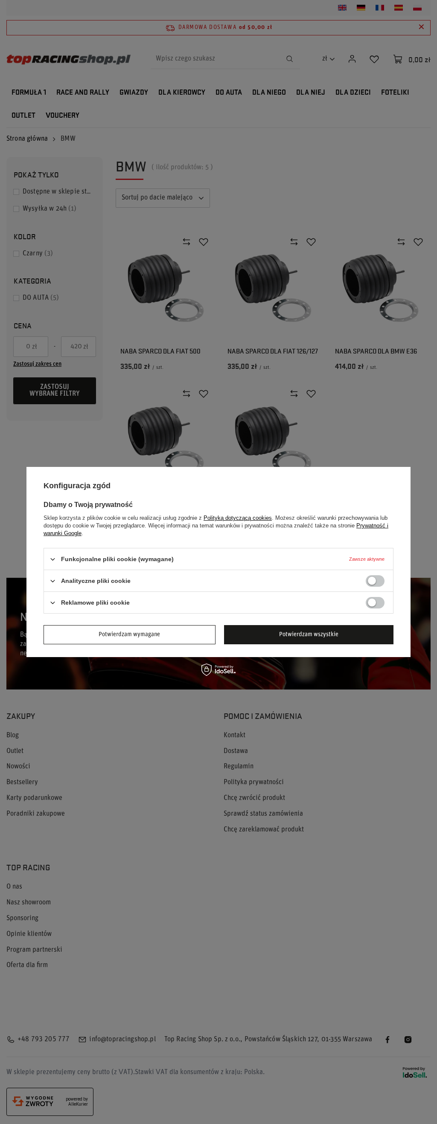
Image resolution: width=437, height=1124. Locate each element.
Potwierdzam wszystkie (308, 634)
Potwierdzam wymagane (129, 634)
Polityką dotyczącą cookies (238, 518)
